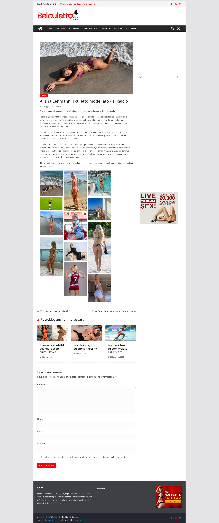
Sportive (118, 28)
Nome (41, 419)
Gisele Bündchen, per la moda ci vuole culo (112, 311)
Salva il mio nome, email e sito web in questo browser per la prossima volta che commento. (84, 457)
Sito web (41, 443)
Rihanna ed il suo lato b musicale (80, 4)
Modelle (106, 28)
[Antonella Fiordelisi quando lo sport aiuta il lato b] (52, 327)
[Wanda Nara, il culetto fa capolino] (86, 327)
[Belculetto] (40, 29)
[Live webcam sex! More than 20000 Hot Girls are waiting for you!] (159, 194)
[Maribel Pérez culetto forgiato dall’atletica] (120, 327)
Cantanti (60, 28)
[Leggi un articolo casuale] (179, 29)
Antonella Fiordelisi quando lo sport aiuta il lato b (52, 349)
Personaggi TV (90, 28)
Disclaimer (100, 488)
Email (40, 431)
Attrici (48, 28)
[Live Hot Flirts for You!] (169, 487)
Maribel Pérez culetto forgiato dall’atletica (117, 349)
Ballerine (131, 28)
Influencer (74, 28)
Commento (43, 384)
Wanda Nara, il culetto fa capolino (85, 347)
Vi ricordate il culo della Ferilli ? (55, 311)
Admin (58, 106)
